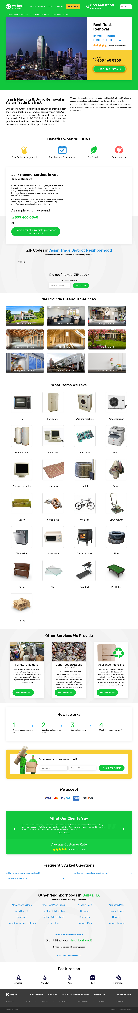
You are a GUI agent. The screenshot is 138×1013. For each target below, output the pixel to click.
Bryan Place (53, 923)
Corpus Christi (83, 1002)
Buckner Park (85, 923)
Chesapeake (120, 1002)
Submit (79, 286)
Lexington (44, 1002)
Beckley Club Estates (53, 911)
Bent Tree (21, 917)
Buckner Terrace (116, 923)
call (24, 217)
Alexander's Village (22, 905)
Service (50, 7)
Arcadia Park (85, 905)
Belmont (84, 911)
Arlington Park (116, 905)
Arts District (21, 911)
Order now (73, 6)
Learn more (21, 692)
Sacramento (10, 1002)
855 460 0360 (102, 6)
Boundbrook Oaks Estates (22, 923)
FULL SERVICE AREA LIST (67, 956)
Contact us (59, 7)
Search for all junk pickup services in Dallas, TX (36, 232)
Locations (41, 7)
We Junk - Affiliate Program (75, 995)
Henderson (62, 1002)
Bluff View (84, 917)
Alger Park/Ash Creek (53, 905)
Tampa (28, 1002)
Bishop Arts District (53, 917)
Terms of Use (114, 1009)
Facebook (130, 1001)
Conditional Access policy (125, 1009)
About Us (32, 7)
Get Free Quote (112, 767)
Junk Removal (36, 995)
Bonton (116, 917)
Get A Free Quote (108, 68)
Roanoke (102, 1002)
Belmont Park (116, 911)
